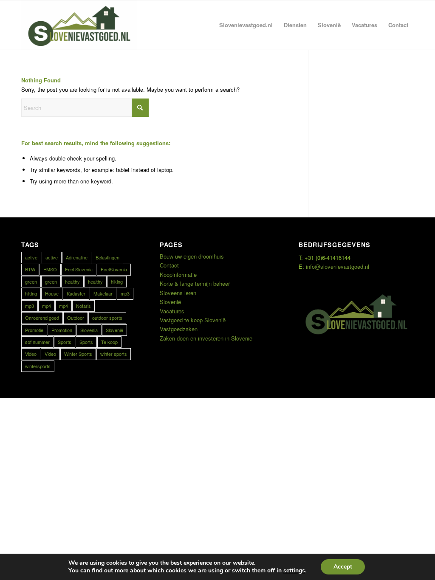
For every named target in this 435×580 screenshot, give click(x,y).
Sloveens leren (178, 293)
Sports (64, 341)
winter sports (113, 353)
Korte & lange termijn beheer (195, 283)
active (31, 257)
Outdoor (75, 317)
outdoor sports (107, 317)
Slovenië (114, 330)
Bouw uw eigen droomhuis (192, 256)
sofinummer (37, 341)
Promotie (34, 330)
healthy (72, 281)
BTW (30, 269)
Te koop (109, 341)
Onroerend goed (42, 317)
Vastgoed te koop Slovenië (193, 320)
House (52, 293)
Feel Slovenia (79, 269)
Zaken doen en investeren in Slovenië (206, 338)
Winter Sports (78, 353)
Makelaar (103, 293)
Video (31, 353)
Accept (342, 567)
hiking (117, 281)
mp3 (125, 293)
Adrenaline (77, 257)
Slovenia (89, 330)
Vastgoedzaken (179, 329)
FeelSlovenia (114, 269)
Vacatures (172, 311)
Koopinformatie (178, 274)
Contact (169, 265)
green (31, 281)
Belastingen (107, 257)
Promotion (61, 330)
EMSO (50, 269)
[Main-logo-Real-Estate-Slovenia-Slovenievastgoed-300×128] (79, 25)
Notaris (83, 305)
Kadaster (76, 293)
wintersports (38, 366)
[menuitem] (246, 25)
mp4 (46, 305)
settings (294, 570)
